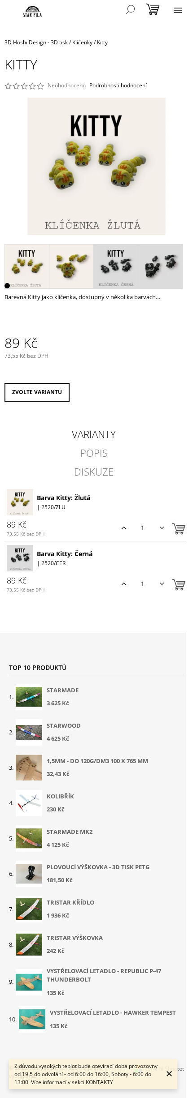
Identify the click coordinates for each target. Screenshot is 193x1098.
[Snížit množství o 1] (161, 528)
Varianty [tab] (94, 434)
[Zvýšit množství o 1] (123, 528)
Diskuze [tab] (94, 471)
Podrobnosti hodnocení (118, 85)
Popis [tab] (94, 452)
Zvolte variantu (37, 392)
